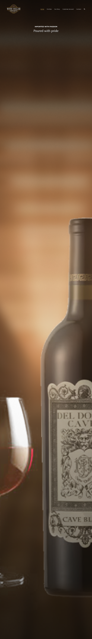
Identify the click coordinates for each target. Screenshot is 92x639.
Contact (78, 9)
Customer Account (68, 9)
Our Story (57, 9)
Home (42, 9)
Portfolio (49, 9)
